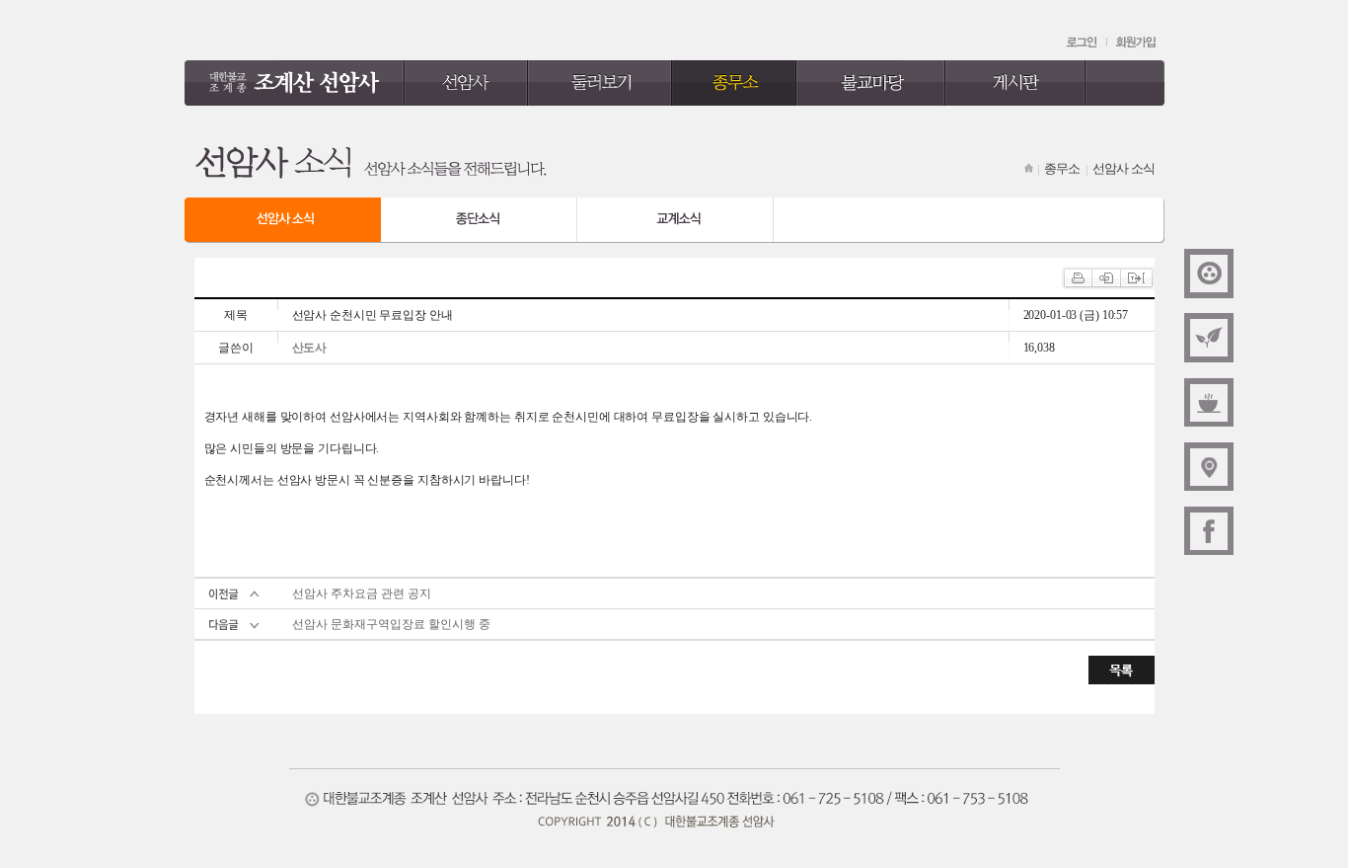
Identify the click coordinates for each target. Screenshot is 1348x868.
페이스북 (1209, 530)
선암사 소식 (283, 220)
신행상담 (1209, 402)
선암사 (466, 83)
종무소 (734, 83)
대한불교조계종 (1209, 273)
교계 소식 (675, 220)
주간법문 (1209, 337)
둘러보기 (600, 83)
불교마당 (870, 83)
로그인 (1083, 42)
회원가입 (1135, 42)
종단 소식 (479, 220)
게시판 (1015, 83)
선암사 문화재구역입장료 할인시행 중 (391, 624)
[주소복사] (1136, 273)
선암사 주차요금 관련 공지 (361, 593)
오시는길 (1209, 466)
